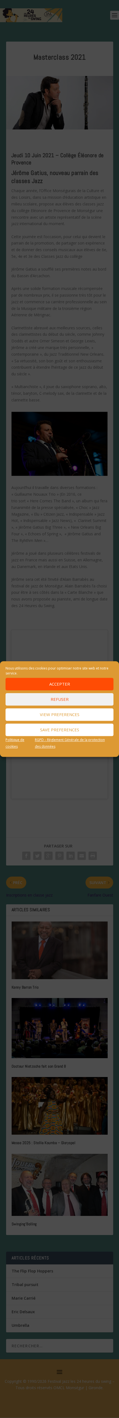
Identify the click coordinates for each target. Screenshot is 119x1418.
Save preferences (59, 729)
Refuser (60, 699)
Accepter (59, 684)
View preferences (59, 714)
